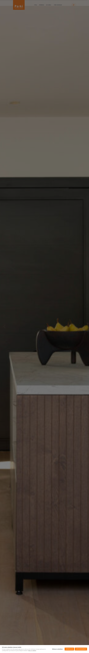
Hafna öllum (69, 649)
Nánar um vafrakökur (32, 650)
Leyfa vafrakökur (81, 649)
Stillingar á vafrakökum (57, 649)
